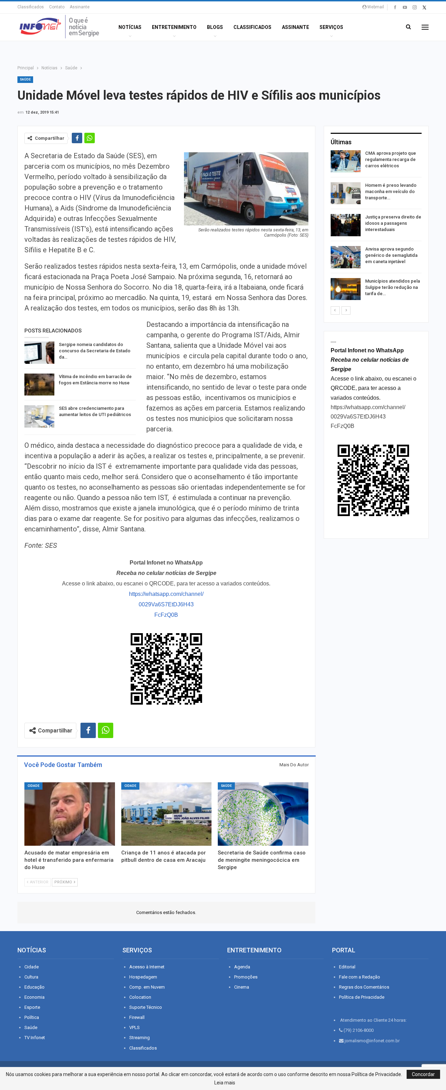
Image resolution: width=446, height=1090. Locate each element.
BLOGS (215, 27)
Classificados (30, 7)
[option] (376, 226)
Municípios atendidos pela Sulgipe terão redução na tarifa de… (392, 287)
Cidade (33, 786)
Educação (34, 987)
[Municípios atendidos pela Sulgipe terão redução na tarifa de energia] (346, 289)
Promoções (245, 977)
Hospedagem (143, 977)
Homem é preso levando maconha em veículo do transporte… (390, 191)
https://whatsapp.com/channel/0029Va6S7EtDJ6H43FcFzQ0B (166, 604)
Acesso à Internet (146, 966)
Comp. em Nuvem (147, 987)
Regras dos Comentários (364, 987)
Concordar (423, 1074)
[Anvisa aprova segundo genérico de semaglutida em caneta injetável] (346, 257)
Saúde (25, 79)
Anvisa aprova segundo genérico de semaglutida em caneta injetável (391, 255)
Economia (34, 997)
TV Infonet (34, 1037)
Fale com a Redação (359, 977)
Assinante (80, 7)
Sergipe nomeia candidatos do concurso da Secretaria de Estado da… (94, 351)
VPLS (134, 1027)
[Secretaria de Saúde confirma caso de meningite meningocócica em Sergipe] (263, 814)
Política (31, 1017)
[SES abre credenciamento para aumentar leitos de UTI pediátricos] (39, 416)
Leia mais (224, 1082)
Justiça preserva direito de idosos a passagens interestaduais (393, 223)
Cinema (241, 987)
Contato (56, 7)
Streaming (139, 1037)
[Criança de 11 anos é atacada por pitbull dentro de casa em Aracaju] (166, 814)
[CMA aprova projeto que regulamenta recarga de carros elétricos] (346, 161)
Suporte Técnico (145, 1007)
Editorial (347, 966)
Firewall (137, 1017)
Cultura (31, 977)
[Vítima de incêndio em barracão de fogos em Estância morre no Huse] (39, 385)
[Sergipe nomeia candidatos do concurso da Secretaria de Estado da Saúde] (39, 352)
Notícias (129, 27)
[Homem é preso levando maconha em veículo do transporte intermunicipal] (346, 193)
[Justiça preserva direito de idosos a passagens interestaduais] (346, 225)
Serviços (331, 27)
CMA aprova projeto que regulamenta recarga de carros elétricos (390, 159)
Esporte (32, 1007)
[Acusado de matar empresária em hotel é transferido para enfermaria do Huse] (69, 814)
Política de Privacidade (361, 997)
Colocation (140, 997)
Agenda (242, 966)
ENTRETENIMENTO (174, 27)
